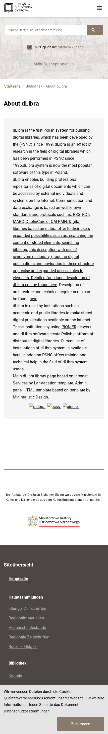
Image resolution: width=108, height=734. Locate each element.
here (53, 284)
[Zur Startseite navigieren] (38, 8)
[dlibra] (37, 406)
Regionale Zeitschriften (29, 637)
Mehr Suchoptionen (51, 64)
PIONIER (69, 326)
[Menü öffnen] (99, 8)
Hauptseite (18, 579)
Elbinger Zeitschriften (27, 608)
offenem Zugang (71, 47)
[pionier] (71, 406)
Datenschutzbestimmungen (26, 711)
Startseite (12, 86)
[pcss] (54, 406)
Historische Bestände (27, 627)
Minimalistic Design (30, 397)
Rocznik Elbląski (23, 646)
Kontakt (15, 676)
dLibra (18, 130)
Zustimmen (80, 724)
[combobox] (46, 30)
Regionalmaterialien (26, 618)
